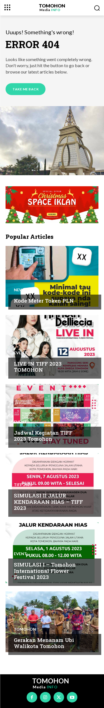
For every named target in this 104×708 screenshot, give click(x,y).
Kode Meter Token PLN (44, 300)
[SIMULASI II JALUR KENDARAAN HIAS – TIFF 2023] (52, 483)
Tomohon (25, 629)
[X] (59, 697)
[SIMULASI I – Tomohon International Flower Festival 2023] (52, 552)
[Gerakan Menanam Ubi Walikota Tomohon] (52, 621)
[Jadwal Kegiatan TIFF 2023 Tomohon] (52, 414)
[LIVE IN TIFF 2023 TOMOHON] (52, 345)
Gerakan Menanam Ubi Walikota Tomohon (44, 643)
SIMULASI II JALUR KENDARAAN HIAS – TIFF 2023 (48, 502)
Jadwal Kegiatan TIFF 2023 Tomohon (43, 435)
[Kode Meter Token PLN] (52, 276)
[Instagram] (45, 697)
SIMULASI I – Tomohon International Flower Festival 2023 (45, 571)
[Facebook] (32, 697)
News (20, 290)
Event (20, 353)
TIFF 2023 (23, 485)
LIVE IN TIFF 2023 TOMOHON (38, 366)
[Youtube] (72, 697)
